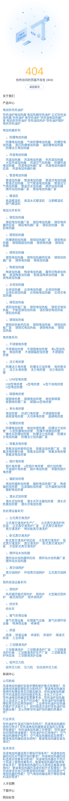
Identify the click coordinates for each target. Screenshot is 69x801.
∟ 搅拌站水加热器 (16, 553)
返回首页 (34, 86)
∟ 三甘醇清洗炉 (15, 644)
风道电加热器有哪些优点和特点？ (34, 687)
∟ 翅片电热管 (13, 461)
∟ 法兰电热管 (13, 361)
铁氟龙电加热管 (14, 454)
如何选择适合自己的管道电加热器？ (34, 769)
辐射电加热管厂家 (43, 483)
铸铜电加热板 (40, 324)
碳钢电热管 (11, 398)
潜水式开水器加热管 (39, 501)
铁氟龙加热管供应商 (17, 448)
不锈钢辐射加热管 (35, 352)
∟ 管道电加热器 (15, 175)
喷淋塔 (34, 623)
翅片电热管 (11, 466)
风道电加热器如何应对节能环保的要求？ (34, 755)
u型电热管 (31, 384)
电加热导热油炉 (13, 110)
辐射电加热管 (13, 489)
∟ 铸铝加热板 (13, 302)
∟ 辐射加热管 (13, 478)
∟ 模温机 (10, 195)
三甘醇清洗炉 (13, 649)
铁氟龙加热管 (34, 451)
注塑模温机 (54, 200)
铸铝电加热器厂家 (16, 222)
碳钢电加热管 (31, 398)
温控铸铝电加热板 (50, 310)
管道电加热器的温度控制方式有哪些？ (37, 768)
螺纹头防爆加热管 (16, 434)
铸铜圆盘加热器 (21, 242)
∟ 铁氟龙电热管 (15, 443)
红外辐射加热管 (54, 486)
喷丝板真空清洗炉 (34, 528)
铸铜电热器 (42, 242)
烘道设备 (19, 635)
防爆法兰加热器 (42, 434)
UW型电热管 (12, 384)
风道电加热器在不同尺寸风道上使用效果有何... (34, 761)
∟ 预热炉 (10, 589)
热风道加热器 (53, 159)
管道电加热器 (31, 180)
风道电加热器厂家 (28, 165)
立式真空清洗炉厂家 (24, 525)
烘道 (7, 635)
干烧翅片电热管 (14, 469)
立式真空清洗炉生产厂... (20, 523)
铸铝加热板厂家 (14, 307)
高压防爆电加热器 (25, 145)
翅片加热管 (53, 466)
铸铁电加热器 (13, 257)
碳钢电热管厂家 (14, 401)
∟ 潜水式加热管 (15, 496)
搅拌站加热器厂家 (16, 189)
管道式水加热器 (30, 186)
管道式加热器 (13, 183)
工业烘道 (16, 638)
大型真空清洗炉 (47, 540)
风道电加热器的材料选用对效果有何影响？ (34, 758)
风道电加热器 (31, 159)
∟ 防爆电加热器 (15, 137)
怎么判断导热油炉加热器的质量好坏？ (32, 711)
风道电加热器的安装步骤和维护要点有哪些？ (32, 685)
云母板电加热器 (39, 292)
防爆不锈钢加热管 (47, 431)
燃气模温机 (11, 203)
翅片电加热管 (37, 469)
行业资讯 (9, 719)
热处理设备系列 (13, 511)
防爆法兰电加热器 (16, 148)
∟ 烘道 (9, 630)
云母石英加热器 (14, 292)
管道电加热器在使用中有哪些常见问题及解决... (34, 690)
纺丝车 (9, 608)
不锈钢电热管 (50, 413)
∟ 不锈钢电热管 (15, 344)
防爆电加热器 (13, 142)
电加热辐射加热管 (16, 483)
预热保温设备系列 (14, 582)
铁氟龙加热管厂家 (46, 448)
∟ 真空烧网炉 (13, 567)
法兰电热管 (36, 369)
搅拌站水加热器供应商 (19, 558)
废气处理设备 (13, 620)
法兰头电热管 (16, 369)
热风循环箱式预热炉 (17, 594)
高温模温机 (11, 200)
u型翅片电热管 (32, 466)
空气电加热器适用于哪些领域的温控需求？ (34, 775)
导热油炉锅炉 (55, 120)
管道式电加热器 (54, 180)
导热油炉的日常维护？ (44, 732)
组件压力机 (11, 667)
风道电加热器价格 (22, 168)
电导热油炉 (32, 117)
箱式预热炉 (15, 597)
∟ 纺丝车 (10, 604)
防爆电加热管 (13, 428)
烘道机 (34, 635)
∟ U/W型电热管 (15, 379)
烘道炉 (46, 635)
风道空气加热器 (39, 162)
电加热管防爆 (34, 428)
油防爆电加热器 (51, 145)
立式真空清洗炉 (51, 525)
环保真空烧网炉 (33, 572)
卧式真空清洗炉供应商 (19, 540)
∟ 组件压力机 (13, 662)
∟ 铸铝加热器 (13, 217)
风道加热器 (11, 159)
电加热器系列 (11, 130)
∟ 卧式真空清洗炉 (16, 535)
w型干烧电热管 (51, 384)
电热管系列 (10, 337)
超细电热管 (54, 416)
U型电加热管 (13, 387)
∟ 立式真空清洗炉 (16, 518)
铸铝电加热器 (40, 222)
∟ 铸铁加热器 (13, 252)
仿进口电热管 (28, 413)
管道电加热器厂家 (43, 189)
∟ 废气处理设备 (15, 615)
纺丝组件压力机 (45, 667)
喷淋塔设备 (18, 623)
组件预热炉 (34, 597)
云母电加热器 (31, 289)
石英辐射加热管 (30, 486)
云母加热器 (11, 289)
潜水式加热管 (13, 501)
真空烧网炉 (11, 572)
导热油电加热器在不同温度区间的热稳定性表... (34, 693)
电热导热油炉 (11, 123)
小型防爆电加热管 (19, 431)
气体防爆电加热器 (37, 142)
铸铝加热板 (11, 313)
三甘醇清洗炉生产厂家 (31, 652)
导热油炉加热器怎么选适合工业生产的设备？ (34, 699)
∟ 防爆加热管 (13, 423)
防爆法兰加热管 (39, 366)
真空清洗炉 (11, 528)
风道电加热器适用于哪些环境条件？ (26, 753)
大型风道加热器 (14, 162)
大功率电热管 (34, 416)
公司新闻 (9, 681)
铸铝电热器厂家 (27, 225)
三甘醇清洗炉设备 (28, 655)
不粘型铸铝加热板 (22, 310)
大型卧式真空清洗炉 (21, 546)
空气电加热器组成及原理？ (47, 735)
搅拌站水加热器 (14, 561)
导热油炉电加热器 (14, 114)
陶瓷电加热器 (31, 272)
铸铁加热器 (39, 260)
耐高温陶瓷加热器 (44, 274)
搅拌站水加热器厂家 (50, 558)
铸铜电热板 (45, 327)
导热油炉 (18, 117)
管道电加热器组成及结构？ (20, 738)
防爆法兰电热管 (14, 366)
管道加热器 (11, 180)
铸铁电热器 (21, 260)
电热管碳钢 (51, 398)
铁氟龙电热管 (55, 451)
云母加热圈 (51, 289)
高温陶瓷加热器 (18, 274)
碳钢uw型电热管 (39, 401)
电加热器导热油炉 (39, 114)
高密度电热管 (13, 416)
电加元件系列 (11, 210)
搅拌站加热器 (53, 186)
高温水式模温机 (33, 200)
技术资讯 (9, 748)
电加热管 (13, 352)
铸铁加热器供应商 (37, 257)
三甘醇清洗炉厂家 (37, 649)
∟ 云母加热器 (13, 284)
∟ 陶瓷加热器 (13, 267)
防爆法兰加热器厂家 (33, 437)
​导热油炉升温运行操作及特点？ (23, 723)
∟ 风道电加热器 (15, 154)
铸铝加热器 (48, 225)
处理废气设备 (34, 620)
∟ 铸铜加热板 (13, 319)
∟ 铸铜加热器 (13, 234)
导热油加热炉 (36, 120)
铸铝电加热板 (37, 307)
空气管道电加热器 (37, 183)
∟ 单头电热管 (13, 408)
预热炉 (39, 594)
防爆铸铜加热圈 (14, 239)
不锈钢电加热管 (36, 349)
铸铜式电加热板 (24, 327)
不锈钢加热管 (13, 349)
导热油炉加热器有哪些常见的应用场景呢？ (34, 702)
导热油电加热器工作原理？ (36, 729)
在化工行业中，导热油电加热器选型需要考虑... (34, 696)
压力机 (27, 667)
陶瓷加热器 (11, 272)
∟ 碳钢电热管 (13, 394)
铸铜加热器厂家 (39, 239)
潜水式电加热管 (30, 504)
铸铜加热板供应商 (16, 324)
